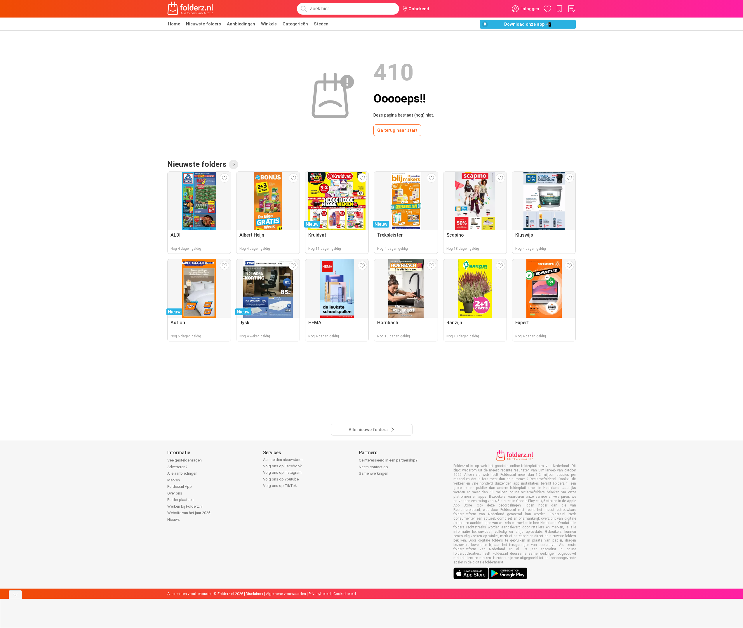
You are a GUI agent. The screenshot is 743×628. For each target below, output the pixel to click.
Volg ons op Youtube (281, 479)
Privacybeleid (320, 593)
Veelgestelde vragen (184, 460)
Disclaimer (254, 593)
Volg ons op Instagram (282, 472)
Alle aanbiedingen (182, 473)
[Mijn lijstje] (571, 8)
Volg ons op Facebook (282, 466)
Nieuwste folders (203, 24)
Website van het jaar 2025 (188, 513)
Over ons (174, 493)
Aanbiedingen (241, 24)
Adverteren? (177, 467)
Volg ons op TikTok (280, 485)
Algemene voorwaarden (286, 593)
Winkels (269, 24)
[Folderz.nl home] (190, 8)
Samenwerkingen (373, 473)
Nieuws (173, 519)
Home (174, 24)
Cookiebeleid (344, 593)
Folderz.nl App (179, 486)
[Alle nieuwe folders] (233, 164)
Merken (173, 480)
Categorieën (295, 24)
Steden (321, 24)
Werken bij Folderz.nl (185, 506)
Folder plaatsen (180, 499)
